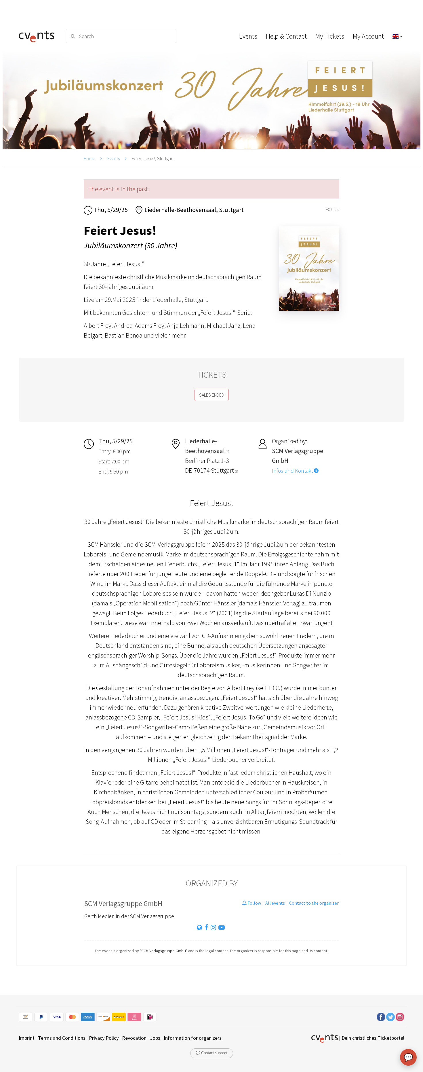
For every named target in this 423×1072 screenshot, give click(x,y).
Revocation (134, 1038)
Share (334, 209)
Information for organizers (193, 1038)
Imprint (27, 1038)
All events (275, 903)
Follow (254, 903)
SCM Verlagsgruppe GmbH (123, 903)
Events (113, 158)
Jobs (155, 1038)
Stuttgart (223, 470)
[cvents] (38, 36)
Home (89, 158)
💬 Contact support (212, 1053)
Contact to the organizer (314, 903)
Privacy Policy (104, 1038)
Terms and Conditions (61, 1038)
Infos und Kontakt (293, 470)
